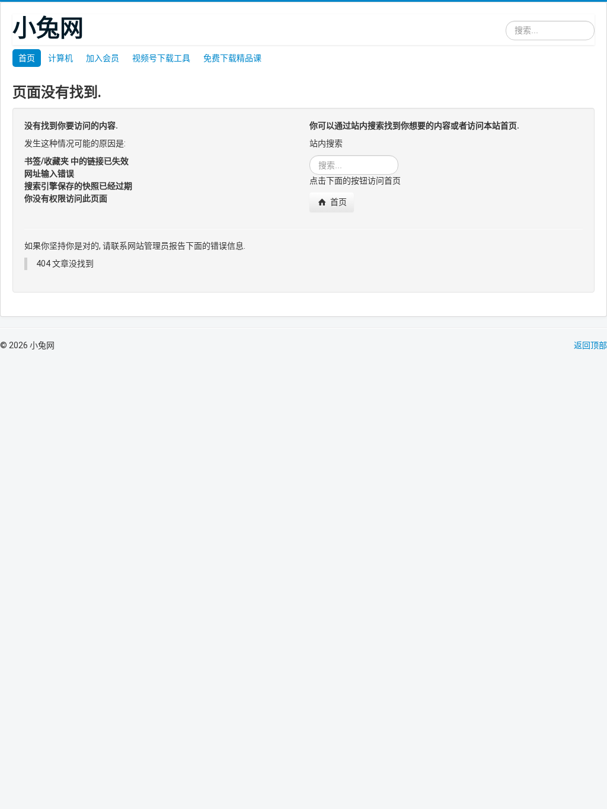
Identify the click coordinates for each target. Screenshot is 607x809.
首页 (26, 58)
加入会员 (102, 58)
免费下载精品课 (232, 58)
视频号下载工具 (161, 58)
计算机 (60, 58)
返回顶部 (590, 345)
